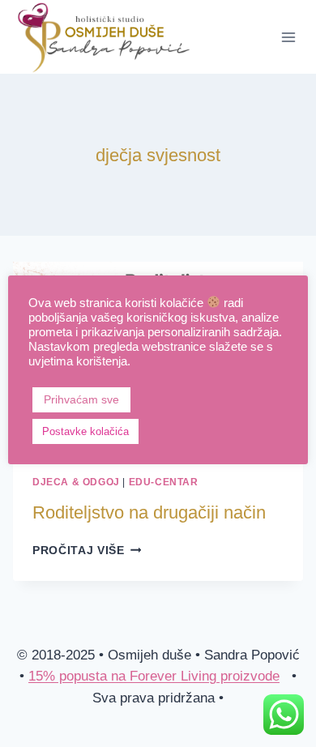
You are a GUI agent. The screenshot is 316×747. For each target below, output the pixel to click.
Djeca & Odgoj (76, 482)
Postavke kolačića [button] (85, 431)
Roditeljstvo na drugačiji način (149, 512)
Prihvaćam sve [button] (81, 399)
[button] (160, 431)
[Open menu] (288, 36)
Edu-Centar (164, 482)
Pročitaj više (86, 550)
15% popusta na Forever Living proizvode (154, 676)
